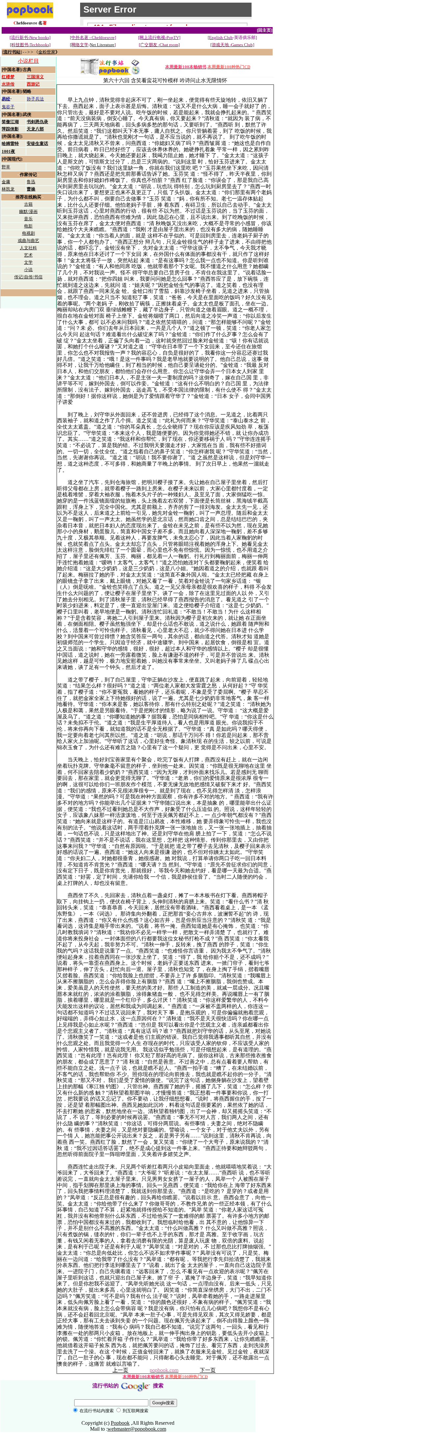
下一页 (208, 1370)
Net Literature (102, 44)
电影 (28, 226)
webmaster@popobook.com (136, 1429)
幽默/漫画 (28, 211)
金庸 (6, 181)
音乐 (28, 218)
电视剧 (28, 233)
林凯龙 (8, 189)
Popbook (120, 1423)
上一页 (120, 1370)
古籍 (28, 204)
